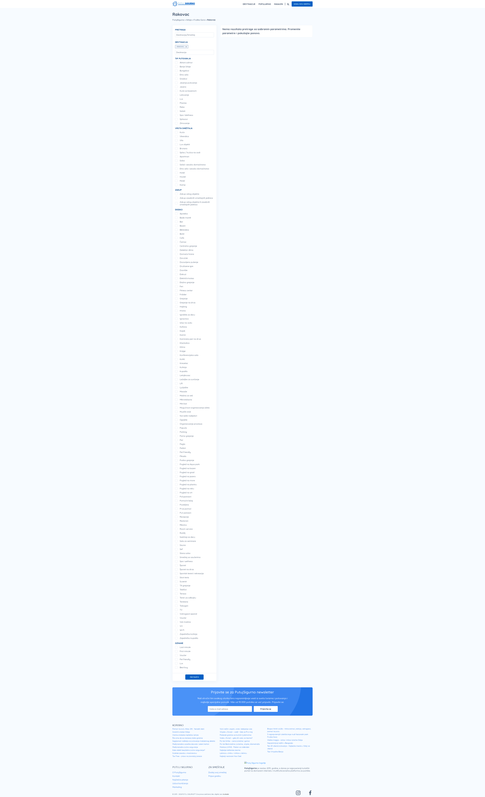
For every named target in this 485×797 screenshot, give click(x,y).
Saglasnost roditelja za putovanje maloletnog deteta (193, 741)
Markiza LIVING (226, 747)
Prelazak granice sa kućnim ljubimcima (235, 735)
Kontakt (176, 776)
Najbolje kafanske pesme (230, 750)
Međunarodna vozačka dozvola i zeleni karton (190, 744)
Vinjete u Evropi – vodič (229, 732)
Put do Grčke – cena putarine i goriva (235, 741)
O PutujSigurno (179, 772)
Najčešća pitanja (180, 779)
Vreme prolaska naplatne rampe (185, 735)
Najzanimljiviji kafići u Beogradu (280, 743)
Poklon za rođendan (241, 747)
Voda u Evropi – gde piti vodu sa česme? (236, 738)
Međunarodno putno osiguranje (185, 747)
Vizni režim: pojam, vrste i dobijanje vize (236, 729)
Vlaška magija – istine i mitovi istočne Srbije (285, 740)
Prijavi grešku (214, 776)
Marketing (177, 787)
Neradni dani (199, 729)
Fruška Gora (199, 20)
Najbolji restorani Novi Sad (230, 756)
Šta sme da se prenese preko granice (187, 738)
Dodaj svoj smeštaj (302, 4)
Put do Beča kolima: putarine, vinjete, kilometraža (240, 744)
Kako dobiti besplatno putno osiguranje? (188, 750)
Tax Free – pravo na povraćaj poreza (187, 756)
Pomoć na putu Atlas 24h (182, 729)
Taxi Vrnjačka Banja (275, 752)
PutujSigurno (178, 20)
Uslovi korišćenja (180, 783)
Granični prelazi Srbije (181, 732)
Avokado (226, 794)
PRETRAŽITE (194, 677)
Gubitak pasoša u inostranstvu (184, 753)
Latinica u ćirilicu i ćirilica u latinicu (233, 753)
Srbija (189, 20)
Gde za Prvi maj (246, 732)
